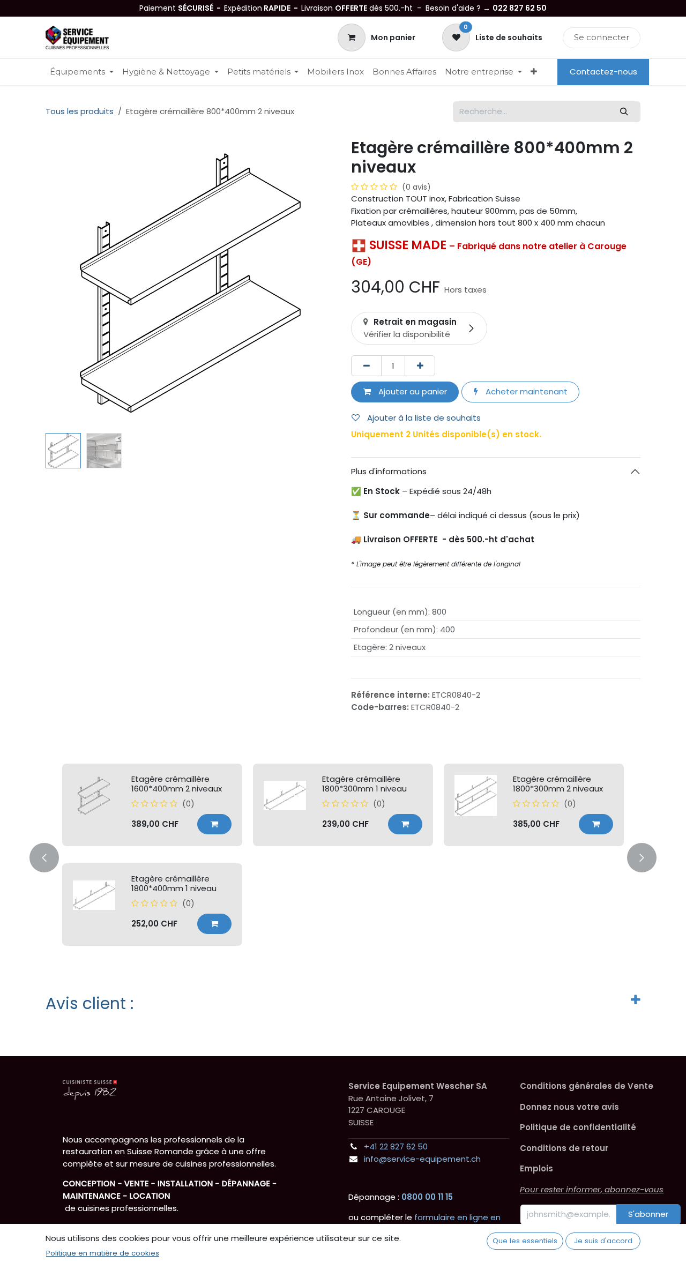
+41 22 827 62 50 (396, 1146)
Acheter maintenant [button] (525, 391)
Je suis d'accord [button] (603, 1241)
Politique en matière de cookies (102, 1253)
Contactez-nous (603, 71)
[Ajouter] (420, 365)
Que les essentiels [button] (525, 1241)
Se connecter (601, 37)
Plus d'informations (389, 471)
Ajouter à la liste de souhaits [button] (423, 417)
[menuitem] (82, 72)
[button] (60, 283)
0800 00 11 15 (427, 1196)
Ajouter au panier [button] (411, 391)
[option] (343, 854)
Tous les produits (80, 111)
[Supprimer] (366, 365)
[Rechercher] (624, 111)
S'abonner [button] (648, 1214)
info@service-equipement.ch (422, 1158)
